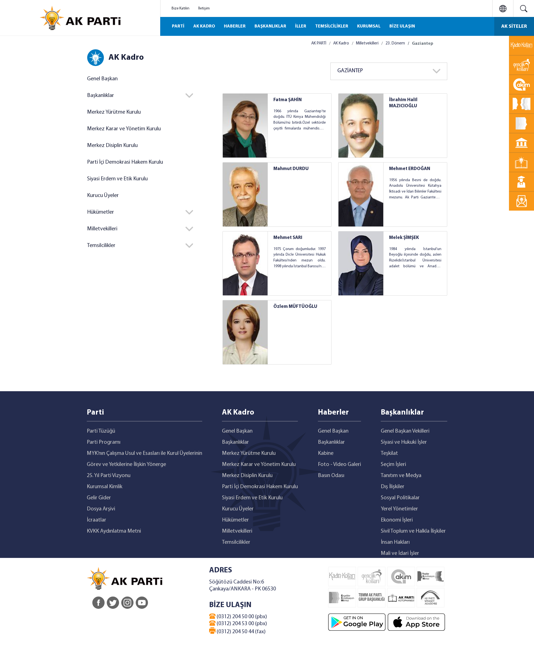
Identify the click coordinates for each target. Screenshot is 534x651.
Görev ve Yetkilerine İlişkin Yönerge (126, 464)
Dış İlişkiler (392, 487)
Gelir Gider (99, 498)
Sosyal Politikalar (400, 498)
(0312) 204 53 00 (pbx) (241, 624)
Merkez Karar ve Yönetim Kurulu (124, 129)
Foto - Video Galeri (339, 464)
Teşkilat (389, 453)
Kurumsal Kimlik (104, 487)
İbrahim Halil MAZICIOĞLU (403, 103)
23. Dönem (395, 43)
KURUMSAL (368, 26)
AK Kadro (341, 43)
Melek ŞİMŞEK (404, 237)
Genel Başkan (102, 79)
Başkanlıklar (235, 442)
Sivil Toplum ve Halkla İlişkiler (413, 531)
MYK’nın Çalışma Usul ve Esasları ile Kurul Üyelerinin (144, 453)
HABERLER (235, 26)
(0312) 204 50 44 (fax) (241, 632)
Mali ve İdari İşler (400, 553)
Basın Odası (331, 475)
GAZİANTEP (350, 71)
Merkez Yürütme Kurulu (114, 112)
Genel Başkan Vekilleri (405, 431)
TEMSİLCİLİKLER (331, 26)
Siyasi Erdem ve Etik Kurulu (117, 179)
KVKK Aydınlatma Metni (114, 531)
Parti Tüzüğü (101, 431)
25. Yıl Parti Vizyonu (108, 475)
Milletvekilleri (367, 43)
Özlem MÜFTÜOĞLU (295, 306)
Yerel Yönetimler (399, 509)
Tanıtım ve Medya (401, 475)
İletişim (204, 8)
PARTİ (178, 26)
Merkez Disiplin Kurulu (112, 145)
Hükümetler (235, 520)
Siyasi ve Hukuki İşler (404, 442)
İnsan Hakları (395, 542)
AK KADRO (204, 26)
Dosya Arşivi (101, 509)
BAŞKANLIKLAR (270, 26)
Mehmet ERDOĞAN (409, 168)
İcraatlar (96, 520)
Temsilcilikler (236, 542)
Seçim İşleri (393, 464)
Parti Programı (103, 442)
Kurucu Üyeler (103, 195)
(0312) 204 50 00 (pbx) (241, 617)
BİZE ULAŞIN (402, 26)
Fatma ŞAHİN (287, 100)
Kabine (325, 453)
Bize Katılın (180, 8)
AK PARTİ (318, 43)
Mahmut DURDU (291, 168)
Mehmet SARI (287, 237)
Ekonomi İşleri (397, 520)
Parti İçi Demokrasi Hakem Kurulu (125, 162)
